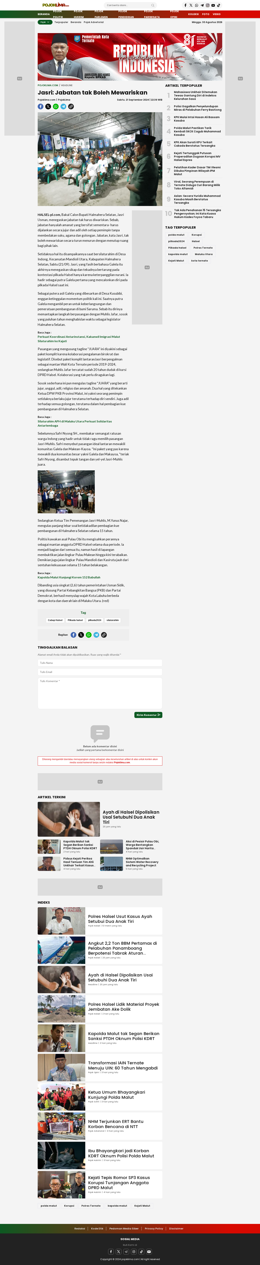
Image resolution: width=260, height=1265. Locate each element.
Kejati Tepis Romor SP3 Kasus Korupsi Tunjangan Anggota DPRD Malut (119, 1183)
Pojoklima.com (46, 99)
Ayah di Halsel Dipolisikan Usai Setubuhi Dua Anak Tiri (131, 817)
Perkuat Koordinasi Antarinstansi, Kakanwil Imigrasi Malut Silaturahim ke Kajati (79, 339)
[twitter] (48, 106)
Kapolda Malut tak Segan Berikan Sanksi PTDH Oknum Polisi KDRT (80, 845)
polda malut (49, 1205)
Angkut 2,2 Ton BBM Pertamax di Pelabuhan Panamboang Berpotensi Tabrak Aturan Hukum (122, 950)
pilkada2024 (94, 620)
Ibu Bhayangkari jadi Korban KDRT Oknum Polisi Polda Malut (121, 1153)
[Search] (153, 5)
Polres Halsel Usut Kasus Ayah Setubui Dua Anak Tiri (120, 919)
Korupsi (69, 1205)
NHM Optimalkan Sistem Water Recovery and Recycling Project (142, 862)
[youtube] (149, 1252)
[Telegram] (126, 1252)
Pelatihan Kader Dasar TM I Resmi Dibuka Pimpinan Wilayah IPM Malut (197, 170)
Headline (67, 85)
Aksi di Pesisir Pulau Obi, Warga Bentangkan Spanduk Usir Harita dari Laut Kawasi (142, 847)
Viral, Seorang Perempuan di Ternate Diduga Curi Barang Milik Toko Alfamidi (197, 185)
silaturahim (113, 620)
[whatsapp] (56, 106)
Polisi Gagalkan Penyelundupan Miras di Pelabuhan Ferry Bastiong (198, 108)
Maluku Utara (204, 254)
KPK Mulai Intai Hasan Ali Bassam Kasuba (197, 118)
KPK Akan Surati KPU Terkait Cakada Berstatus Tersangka (194, 144)
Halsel (196, 241)
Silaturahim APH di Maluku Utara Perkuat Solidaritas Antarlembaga (75, 423)
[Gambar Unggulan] (100, 159)
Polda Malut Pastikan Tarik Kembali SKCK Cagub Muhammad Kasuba (197, 131)
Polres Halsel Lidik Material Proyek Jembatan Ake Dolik (123, 1006)
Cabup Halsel (55, 620)
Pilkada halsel (75, 620)
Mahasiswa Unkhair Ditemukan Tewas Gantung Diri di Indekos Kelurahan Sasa (195, 95)
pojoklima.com (48, 85)
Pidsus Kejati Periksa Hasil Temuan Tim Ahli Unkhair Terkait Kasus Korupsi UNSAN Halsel (78, 864)
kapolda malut (117, 1205)
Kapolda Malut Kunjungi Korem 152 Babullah (69, 577)
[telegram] (63, 106)
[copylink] (71, 106)
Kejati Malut (142, 1205)
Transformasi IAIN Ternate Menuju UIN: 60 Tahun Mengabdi (123, 1065)
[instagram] (134, 1252)
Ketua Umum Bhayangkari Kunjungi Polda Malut (116, 1094)
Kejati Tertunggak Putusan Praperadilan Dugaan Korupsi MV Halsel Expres (197, 156)
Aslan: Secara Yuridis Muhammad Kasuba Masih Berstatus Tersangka (197, 199)
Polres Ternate (90, 1205)
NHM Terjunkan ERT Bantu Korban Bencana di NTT (116, 1124)
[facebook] (40, 106)
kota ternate (199, 260)
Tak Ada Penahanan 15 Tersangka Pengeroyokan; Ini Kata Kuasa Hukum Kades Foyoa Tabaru (197, 213)
